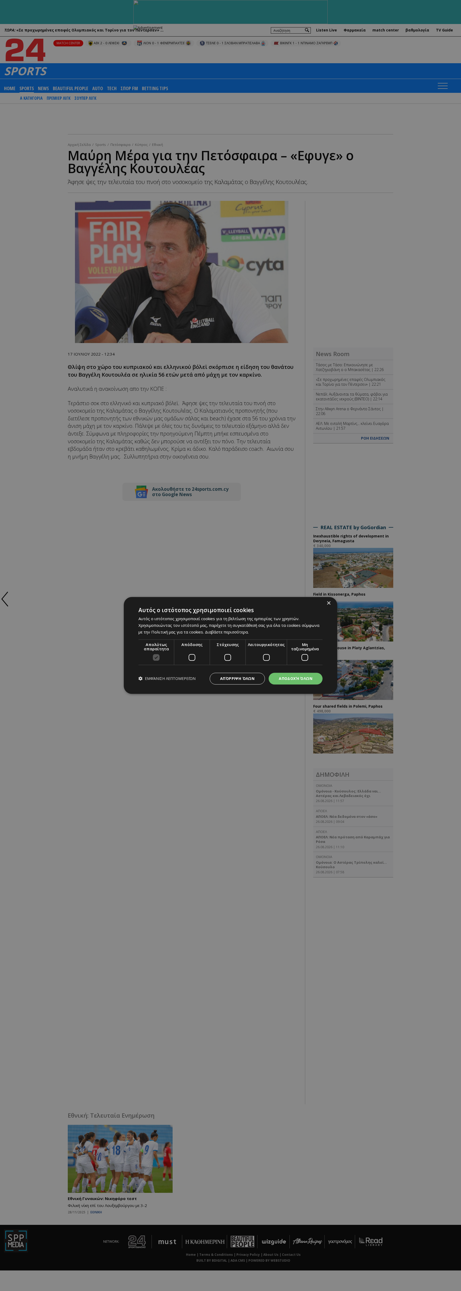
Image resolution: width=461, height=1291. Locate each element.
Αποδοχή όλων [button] (295, 678)
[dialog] (230, 645)
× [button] (329, 603)
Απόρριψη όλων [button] (237, 678)
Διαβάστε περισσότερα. (227, 632)
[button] (167, 679)
